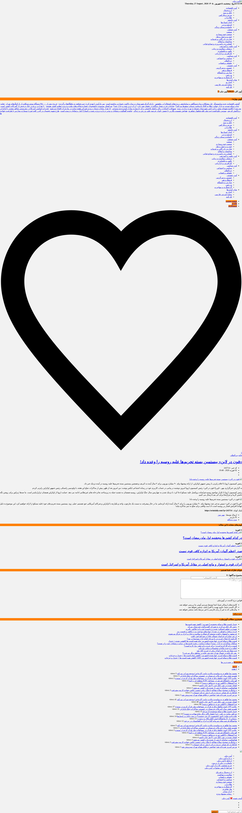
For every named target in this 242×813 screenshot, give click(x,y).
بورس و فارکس (225, 15)
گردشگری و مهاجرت (223, 77)
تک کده (229, 87)
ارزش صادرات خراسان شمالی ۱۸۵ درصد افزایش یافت (214, 636)
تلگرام (234, 204)
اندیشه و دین (227, 25)
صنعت (229, 32)
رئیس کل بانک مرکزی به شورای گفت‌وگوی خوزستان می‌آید (212, 627)
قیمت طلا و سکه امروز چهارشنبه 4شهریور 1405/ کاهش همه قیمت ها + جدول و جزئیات (201, 658)
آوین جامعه (232, 20)
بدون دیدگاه (232, 520)
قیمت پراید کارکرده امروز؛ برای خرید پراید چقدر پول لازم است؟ (210, 646)
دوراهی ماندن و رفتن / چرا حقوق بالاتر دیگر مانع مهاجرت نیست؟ (210, 714)
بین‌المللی (228, 61)
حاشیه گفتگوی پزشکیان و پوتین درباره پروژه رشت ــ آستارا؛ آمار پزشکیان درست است (96, 111)
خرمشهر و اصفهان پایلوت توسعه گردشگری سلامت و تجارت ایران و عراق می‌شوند (202, 634)
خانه (240, 455)
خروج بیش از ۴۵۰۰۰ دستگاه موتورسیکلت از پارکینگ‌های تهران (31, 104)
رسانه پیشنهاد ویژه (224, 794)
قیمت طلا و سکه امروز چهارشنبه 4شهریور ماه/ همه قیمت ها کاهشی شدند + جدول (202, 641)
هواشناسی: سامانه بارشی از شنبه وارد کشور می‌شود (215, 688)
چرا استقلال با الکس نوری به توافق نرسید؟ (219, 683)
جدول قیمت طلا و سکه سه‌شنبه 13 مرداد (220, 711)
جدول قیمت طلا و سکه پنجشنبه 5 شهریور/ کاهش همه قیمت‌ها (211, 624)
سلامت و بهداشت (224, 775)
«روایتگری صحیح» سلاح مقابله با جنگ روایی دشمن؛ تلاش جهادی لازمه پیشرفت (204, 690)
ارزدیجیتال (227, 10)
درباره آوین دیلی (225, 758)
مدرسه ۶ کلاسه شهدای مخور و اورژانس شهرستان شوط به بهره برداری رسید (209, 109)
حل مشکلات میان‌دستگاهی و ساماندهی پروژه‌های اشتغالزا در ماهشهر (184, 104)
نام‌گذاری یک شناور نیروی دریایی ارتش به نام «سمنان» (214, 693)
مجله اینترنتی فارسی (223, 85)
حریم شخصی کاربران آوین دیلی (219, 765)
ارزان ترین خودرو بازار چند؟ (124, 106)
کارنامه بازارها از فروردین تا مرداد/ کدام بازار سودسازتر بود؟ (212, 639)
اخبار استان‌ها (226, 22)
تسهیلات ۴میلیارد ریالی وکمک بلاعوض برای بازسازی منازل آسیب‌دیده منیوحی (144, 109)
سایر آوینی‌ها (232, 80)
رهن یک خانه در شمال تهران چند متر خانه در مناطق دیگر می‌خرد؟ (210, 653)
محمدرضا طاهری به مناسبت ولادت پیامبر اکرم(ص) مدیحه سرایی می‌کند (207, 673)
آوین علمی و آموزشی (228, 46)
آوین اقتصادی (231, 8)
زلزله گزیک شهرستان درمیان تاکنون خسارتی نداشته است (130, 104)
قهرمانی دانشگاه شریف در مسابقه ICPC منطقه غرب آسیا (213, 681)
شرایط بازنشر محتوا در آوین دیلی (218, 768)
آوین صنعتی (232, 29)
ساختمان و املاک (225, 41)
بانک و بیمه (227, 13)
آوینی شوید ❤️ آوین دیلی (232, 798)
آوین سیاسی (232, 56)
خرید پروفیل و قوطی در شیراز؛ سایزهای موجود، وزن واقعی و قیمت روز (207, 631)
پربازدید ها (238, 662)
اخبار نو (229, 82)
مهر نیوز (221, 515)
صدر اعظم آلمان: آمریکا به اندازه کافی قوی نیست (210, 551)
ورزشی (229, 75)
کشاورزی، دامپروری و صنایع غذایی (217, 44)
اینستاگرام (232, 206)
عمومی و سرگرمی (224, 68)
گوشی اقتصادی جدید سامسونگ (227, 104)
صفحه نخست (231, 201)
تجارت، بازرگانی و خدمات (221, 39)
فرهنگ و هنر (227, 70)
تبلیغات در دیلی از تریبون (222, 763)
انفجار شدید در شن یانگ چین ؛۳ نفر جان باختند (218, 685)
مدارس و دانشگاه (224, 73)
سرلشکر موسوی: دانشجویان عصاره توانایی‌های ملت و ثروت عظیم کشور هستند (79, 106)
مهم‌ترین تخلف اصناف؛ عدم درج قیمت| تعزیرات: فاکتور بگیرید (211, 629)
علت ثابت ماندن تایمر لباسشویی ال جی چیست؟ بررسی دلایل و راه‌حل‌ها (207, 716)
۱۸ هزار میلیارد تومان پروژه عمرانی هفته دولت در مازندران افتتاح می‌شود (80, 109)
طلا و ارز (228, 18)
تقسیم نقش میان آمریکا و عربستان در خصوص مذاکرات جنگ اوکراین (208, 676)
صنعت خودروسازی (224, 34)
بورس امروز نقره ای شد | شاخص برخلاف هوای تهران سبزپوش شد (209, 695)
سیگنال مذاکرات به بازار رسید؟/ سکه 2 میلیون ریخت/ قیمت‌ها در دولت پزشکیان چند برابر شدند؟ (197, 643)
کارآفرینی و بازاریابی (223, 53)
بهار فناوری (227, 789)
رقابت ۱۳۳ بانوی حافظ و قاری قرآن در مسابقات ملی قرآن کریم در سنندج (206, 678)
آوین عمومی (232, 65)
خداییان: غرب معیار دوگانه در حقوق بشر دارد (155, 106)
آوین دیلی (228, 756)
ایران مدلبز (227, 791)
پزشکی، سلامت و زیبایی (222, 49)
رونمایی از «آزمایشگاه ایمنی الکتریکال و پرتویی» (217, 719)
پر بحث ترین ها (227, 662)
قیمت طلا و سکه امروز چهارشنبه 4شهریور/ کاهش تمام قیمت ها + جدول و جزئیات (203, 655)
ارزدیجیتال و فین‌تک (224, 772)
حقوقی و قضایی (225, 63)
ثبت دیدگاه (237, 614)
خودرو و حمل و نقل (224, 37)
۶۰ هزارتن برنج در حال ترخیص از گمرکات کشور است (23, 106)
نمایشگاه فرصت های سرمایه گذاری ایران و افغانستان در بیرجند (210, 721)
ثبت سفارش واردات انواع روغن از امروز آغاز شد (217, 651)
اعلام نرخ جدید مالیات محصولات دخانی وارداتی (217, 648)
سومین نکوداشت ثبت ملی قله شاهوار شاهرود (207, 111)
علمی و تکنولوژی (225, 51)
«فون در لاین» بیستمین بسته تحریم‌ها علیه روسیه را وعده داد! (191, 461)
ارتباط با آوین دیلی (224, 761)
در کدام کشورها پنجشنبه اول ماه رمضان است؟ (212, 537)
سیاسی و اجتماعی (224, 58)
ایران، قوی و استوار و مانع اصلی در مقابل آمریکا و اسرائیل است (201, 564)
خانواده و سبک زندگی (223, 27)
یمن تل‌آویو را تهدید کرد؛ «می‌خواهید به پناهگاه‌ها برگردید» (81, 104)
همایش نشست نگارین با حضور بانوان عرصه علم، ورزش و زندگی (160, 111)
